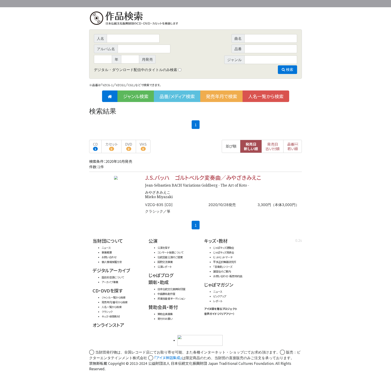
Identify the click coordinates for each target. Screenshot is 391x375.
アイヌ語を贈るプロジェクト (220, 309)
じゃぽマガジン (218, 284)
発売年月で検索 (221, 96)
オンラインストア (108, 325)
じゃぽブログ (160, 275)
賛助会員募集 (165, 314)
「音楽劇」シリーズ (222, 266)
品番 (292, 146)
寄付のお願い (164, 318)
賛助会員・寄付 (163, 307)
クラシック (107, 311)
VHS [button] (143, 146)
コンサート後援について (170, 252)
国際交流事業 (165, 262)
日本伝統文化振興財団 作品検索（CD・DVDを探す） (195, 19)
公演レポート (164, 266)
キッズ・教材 (216, 240)
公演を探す (163, 247)
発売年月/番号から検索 (114, 302)
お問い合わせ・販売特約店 (227, 276)
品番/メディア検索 (177, 96)
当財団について (108, 240)
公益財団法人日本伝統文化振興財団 (113, 3)
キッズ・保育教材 (110, 316)
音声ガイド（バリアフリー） (219, 314)
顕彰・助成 (158, 282)
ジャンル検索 (135, 96)
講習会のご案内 (222, 271)
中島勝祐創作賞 (166, 294)
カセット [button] (111, 146)
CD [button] (95, 146)
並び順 (231, 146)
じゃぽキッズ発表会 (223, 252)
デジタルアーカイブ (111, 270)
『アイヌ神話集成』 (168, 357)
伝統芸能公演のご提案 (170, 257)
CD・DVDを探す (108, 290)
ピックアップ (219, 296)
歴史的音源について (113, 277)
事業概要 (267, 3)
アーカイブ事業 (110, 282)
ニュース (106, 247)
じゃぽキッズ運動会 (223, 247)
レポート (217, 301)
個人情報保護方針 (112, 262)
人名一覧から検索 (266, 96)
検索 (289, 69)
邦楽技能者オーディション (171, 298)
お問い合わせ (289, 3)
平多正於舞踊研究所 (224, 262)
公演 (152, 240)
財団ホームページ (249, 3)
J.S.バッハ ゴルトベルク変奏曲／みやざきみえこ (203, 177)
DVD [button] (128, 146)
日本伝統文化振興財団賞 (171, 289)
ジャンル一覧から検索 (113, 297)
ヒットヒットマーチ (222, 257)
